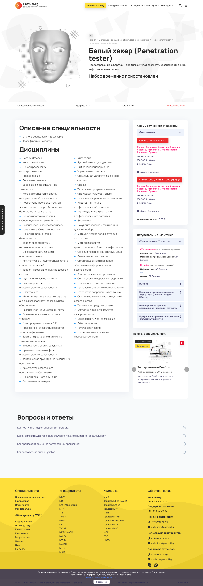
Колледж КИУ (111, 509)
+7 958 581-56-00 (160, 538)
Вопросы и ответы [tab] (176, 105)
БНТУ (62, 548)
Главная (92, 39)
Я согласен (101, 581)
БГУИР (62, 552)
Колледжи (166, 5)
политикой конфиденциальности (101, 577)
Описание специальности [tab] (31, 105)
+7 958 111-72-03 (159, 522)
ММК (106, 497)
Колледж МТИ (111, 524)
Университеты (70, 491)
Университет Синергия (162, 39)
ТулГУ (62, 516)
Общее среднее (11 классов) (155, 241)
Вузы (154, 5)
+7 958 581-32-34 (159, 554)
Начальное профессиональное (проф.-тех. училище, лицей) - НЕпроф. (156, 295)
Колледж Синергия (114, 520)
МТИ (61, 509)
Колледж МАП (111, 528)
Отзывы (19, 541)
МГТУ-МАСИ (66, 532)
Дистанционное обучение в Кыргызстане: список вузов (124, 39)
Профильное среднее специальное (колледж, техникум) (159, 317)
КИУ (61, 524)
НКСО (107, 540)
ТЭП (106, 536)
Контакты (20, 549)
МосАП (63, 544)
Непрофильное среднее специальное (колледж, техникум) (158, 306)
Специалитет (22, 505)
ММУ (62, 497)
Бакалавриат (22, 501)
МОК (106, 532)
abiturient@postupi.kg (162, 526)
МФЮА (62, 536)
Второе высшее (23, 521)
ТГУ (61, 512)
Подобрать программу (2, 220)
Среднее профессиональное (30, 497)
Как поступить (22, 529)
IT (91, 35)
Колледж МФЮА (112, 505)
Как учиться (21, 533)
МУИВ (62, 540)
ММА (62, 520)
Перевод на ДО (23, 525)
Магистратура (23, 509)
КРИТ (106, 512)
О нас (18, 545)
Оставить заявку (95, 5)
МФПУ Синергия (68, 505)
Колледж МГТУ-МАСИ (115, 501)
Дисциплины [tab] (128, 105)
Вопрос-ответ (22, 537)
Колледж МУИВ (112, 516)
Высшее (143, 283)
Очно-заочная (147, 132)
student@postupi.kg (161, 559)
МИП (61, 501)
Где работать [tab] (83, 105)
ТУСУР (62, 528)
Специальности (139, 5)
